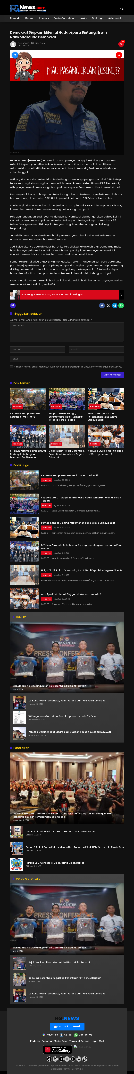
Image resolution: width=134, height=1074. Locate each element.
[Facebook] (102, 305)
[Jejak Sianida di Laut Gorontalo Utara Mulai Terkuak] (19, 963)
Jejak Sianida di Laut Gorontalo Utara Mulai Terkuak (59, 962)
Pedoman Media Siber (55, 1041)
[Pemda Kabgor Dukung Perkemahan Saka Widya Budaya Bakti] (106, 399)
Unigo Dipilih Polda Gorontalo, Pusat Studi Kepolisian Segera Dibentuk (66, 454)
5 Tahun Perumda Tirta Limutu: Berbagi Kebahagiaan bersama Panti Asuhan (28, 454)
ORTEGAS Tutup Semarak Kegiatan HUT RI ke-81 (25, 415)
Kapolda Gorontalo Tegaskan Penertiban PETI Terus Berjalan (64, 978)
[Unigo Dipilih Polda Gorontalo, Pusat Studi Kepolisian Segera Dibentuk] (67, 436)
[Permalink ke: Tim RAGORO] (14, 44)
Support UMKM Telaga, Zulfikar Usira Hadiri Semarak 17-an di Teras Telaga (66, 416)
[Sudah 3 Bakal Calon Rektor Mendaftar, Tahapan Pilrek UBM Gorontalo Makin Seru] (16, 848)
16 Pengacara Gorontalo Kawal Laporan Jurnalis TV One (62, 716)
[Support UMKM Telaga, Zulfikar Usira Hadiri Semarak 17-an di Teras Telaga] (67, 399)
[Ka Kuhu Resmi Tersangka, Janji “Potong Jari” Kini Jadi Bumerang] (19, 702)
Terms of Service (79, 1041)
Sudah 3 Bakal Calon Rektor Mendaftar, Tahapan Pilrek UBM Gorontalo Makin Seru (75, 847)
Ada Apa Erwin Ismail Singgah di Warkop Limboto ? (105, 452)
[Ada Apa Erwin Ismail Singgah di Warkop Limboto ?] (106, 436)
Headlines (17, 406)
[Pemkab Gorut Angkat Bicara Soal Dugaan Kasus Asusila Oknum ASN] (19, 733)
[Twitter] (108, 305)
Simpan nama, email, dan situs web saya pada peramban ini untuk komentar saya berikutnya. (68, 366)
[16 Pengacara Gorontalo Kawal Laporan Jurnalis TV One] (19, 717)
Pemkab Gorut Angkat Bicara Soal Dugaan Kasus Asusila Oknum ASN (69, 732)
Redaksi (35, 1041)
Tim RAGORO (23, 43)
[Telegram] (114, 305)
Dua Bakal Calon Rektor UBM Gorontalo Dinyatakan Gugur (61, 831)
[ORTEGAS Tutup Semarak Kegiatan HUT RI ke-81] (28, 399)
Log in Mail (98, 1041)
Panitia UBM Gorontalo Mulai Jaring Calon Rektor (55, 862)
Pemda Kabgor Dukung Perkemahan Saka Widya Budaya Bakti (102, 416)
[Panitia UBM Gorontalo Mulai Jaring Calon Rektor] (16, 864)
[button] (122, 8)
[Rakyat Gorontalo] (28, 8)
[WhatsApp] (121, 305)
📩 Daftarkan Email (67, 1026)
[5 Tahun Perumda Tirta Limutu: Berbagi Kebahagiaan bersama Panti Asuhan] (28, 436)
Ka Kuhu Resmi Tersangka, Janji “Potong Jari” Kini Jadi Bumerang (67, 700)
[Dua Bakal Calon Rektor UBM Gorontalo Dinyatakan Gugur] (16, 832)
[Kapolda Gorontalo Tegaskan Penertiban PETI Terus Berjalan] (19, 979)
